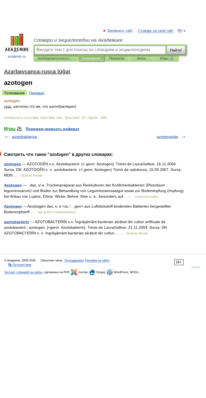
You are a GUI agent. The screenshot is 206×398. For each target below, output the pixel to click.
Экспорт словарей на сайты (23, 272)
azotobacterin (16, 222)
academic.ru (17, 56)
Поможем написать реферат (52, 129)
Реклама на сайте (97, 260)
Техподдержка (73, 260)
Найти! (176, 50)
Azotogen (13, 185)
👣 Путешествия (19, 264)
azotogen (12, 164)
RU (180, 31)
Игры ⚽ (166, 58)
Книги (141, 58)
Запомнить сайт (120, 31)
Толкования (91, 58)
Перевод (36, 93)
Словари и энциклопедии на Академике (78, 40)
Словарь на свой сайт (156, 31)
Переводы (117, 58)
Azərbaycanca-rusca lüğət (56, 58)
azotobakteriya (24, 136)
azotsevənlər (167, 136)
